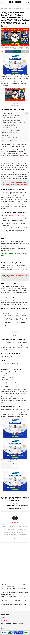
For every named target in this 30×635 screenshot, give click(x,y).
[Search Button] (28, 2)
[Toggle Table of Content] (25, 113)
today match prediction (7, 465)
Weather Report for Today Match (10, 127)
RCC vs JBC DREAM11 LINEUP (10, 134)
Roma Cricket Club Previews (9, 117)
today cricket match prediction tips (9, 463)
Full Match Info (6, 135)
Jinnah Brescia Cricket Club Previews (11, 119)
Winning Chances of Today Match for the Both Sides (14, 122)
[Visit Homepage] (15, 2)
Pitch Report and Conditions (9, 125)
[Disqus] (15, 562)
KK (6, 328)
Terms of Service (4, 624)
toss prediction (16, 269)
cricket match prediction (15, 215)
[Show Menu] (1, 2)
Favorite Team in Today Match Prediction (12, 120)
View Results (15, 335)
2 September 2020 (16, 26)
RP (6, 325)
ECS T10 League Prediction (10, 459)
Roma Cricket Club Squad (9, 139)
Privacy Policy (8, 623)
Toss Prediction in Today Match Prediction (12, 124)
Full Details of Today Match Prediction (11, 115)
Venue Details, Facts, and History (10, 137)
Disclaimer (21, 623)
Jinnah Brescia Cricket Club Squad (11, 140)
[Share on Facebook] (9, 51)
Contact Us (14, 623)
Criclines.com (6, 617)
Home (2, 8)
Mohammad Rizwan (6, 413)
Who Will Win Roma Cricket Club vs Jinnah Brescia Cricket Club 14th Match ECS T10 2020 (14, 129)
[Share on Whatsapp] (17, 51)
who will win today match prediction (10, 467)
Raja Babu (7, 26)
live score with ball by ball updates (9, 461)
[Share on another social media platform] (25, 51)
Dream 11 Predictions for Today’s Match (12, 132)
